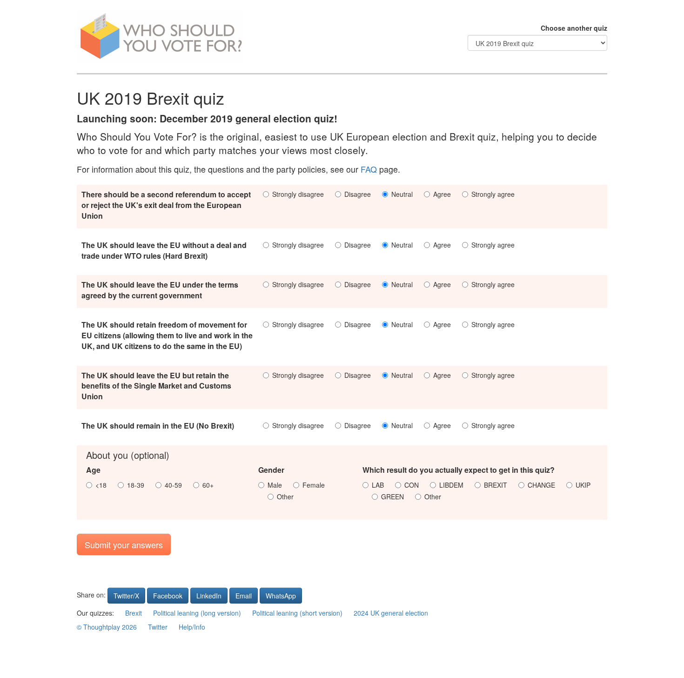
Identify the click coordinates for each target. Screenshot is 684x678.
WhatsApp (281, 595)
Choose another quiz (574, 28)
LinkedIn (208, 595)
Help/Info (192, 626)
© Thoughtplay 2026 (107, 626)
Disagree (357, 194)
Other (285, 496)
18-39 (135, 485)
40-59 (173, 485)
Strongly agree (493, 194)
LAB (378, 485)
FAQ (369, 169)
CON (411, 485)
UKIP (583, 485)
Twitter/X (126, 595)
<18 (101, 485)
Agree (442, 194)
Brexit (133, 613)
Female (313, 485)
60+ (208, 485)
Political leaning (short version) (297, 613)
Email (243, 595)
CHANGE (541, 485)
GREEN (392, 496)
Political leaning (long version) (197, 613)
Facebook (167, 595)
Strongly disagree (298, 194)
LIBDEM (451, 485)
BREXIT (495, 485)
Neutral (402, 194)
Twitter (158, 626)
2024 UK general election (391, 613)
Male (275, 485)
